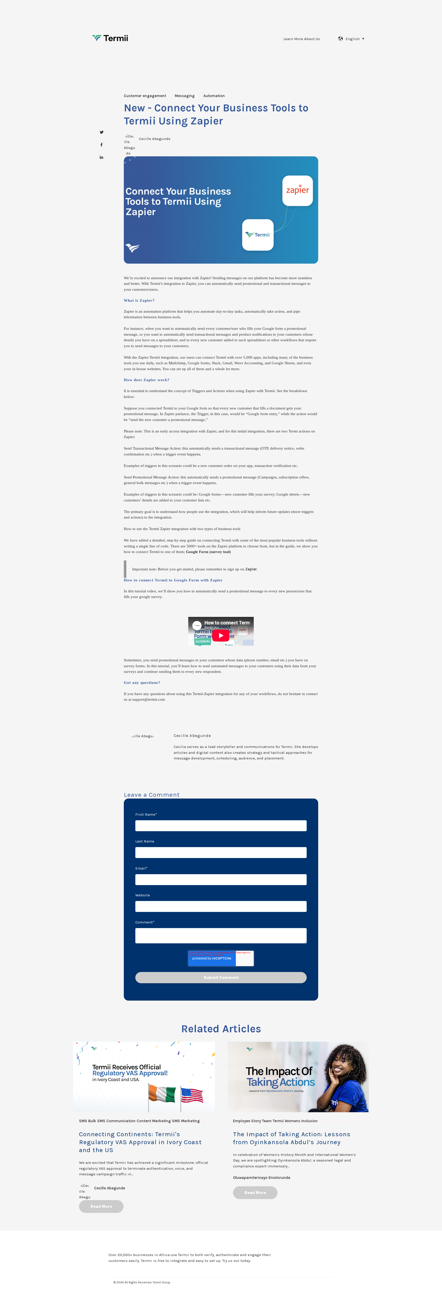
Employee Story (247, 1121)
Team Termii (273, 1121)
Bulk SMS (96, 1121)
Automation (214, 95)
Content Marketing (154, 1121)
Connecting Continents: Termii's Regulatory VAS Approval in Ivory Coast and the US (140, 1142)
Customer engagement (145, 95)
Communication (121, 1121)
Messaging (185, 95)
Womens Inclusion (301, 1121)
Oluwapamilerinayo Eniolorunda (261, 1177)
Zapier (251, 569)
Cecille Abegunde (154, 138)
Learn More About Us (301, 39)
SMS (83, 1121)
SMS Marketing (186, 1121)
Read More (101, 1206)
